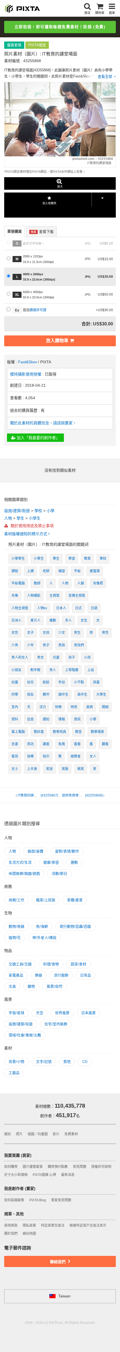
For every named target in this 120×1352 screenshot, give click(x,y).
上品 (90, 670)
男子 (46, 645)
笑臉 (65, 769)
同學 (14, 694)
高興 (89, 707)
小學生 (34, 518)
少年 (30, 645)
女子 (30, 633)
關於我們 (11, 1234)
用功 (30, 744)
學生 (20, 518)
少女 (61, 633)
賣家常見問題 (61, 1200)
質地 (67, 1061)
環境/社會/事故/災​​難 (25, 1035)
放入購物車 (57, 340)
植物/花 (15, 938)
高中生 (82, 694)
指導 (30, 756)
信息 (30, 719)
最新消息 (68, 1175)
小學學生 (18, 559)
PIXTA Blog (37, 1200)
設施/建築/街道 (17, 510)
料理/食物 (51, 964)
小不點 (79, 682)
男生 (77, 633)
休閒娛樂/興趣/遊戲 (24, 873)
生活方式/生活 (20, 862)
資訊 (77, 719)
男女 (40, 657)
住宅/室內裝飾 (55, 1024)
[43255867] (38, 795)
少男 (14, 645)
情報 (61, 719)
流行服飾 (61, 975)
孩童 (96, 682)
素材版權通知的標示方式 (26, 534)
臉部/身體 (35, 851)
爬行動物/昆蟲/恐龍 (75, 926)
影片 (56, 1134)
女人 (93, 756)
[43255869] (82, 795)
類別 (7, 1134)
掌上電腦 (18, 732)
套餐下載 (42, 232)
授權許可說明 (101, 1167)
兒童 (56, 657)
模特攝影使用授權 (26, 374)
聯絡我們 (58, 1262)
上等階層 (71, 670)
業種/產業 (75, 900)
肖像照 (98, 583)
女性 (14, 633)
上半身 (32, 769)
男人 (52, 670)
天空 (39, 1013)
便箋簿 (95, 571)
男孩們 (79, 645)
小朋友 (16, 670)
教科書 (39, 732)
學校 (38, 510)
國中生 (63, 694)
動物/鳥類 (16, 926)
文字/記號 (44, 1061)
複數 (52, 620)
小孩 (87, 657)
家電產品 (16, 975)
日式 (78, 608)
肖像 (14, 596)
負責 (61, 744)
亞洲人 (16, 620)
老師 (46, 571)
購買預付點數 (58, 1167)
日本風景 (88, 1013)
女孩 (46, 633)
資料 (14, 719)
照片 (19, 1134)
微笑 (80, 769)
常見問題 (79, 1167)
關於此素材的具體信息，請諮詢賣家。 (43, 423)
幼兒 (30, 682)
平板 (77, 571)
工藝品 (14, 1073)
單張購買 (14, 231)
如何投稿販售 (14, 1200)
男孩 (61, 645)
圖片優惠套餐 (33, 1167)
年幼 (61, 682)
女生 (84, 620)
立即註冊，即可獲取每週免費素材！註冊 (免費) (60, 27)
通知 (46, 719)
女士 (14, 769)
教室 (78, 732)
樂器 (38, 975)
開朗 (105, 707)
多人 (68, 620)
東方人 (35, 620)
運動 (74, 862)
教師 (37, 583)
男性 (105, 633)
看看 (77, 744)
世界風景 (62, 1013)
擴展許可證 (38, 310)
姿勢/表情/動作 (67, 851)
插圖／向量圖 (38, 1134)
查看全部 (105, 76)
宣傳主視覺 (76, 596)
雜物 (31, 986)
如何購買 (11, 1167)
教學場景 (97, 732)
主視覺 (54, 596)
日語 (94, 608)
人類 (80, 583)
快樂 (58, 707)
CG (85, 1061)
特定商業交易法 (52, 1225)
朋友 (30, 694)
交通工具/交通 (20, 964)
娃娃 (46, 682)
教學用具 (59, 732)
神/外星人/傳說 (44, 938)
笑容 (49, 769)
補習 (61, 571)
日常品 (85, 975)
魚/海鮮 (42, 926)
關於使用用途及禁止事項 (31, 525)
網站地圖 (29, 1234)
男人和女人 (19, 657)
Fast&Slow (27, 362)
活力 (42, 707)
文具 (12, 986)
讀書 (46, 744)
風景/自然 (54, 986)
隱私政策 (29, 1225)
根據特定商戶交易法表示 (87, 1225)
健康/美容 (51, 862)
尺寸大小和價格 (16, 1175)
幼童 (14, 682)
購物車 (99, 12)
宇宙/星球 (16, 1013)
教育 (87, 559)
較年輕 (35, 670)
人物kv (42, 608)
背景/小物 (16, 1061)
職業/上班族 (45, 900)
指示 (46, 756)
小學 (50, 510)
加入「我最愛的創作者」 (38, 437)
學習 (71, 559)
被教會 (76, 756)
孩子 (71, 657)
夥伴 (46, 694)
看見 (14, 756)
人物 (8, 518)
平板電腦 (18, 583)
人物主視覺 (19, 608)
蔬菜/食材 (78, 964)
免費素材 (71, 1134)
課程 (14, 571)
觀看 (105, 744)
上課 (30, 571)
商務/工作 (16, 900)
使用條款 (11, 1225)
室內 (14, 707)
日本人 (61, 608)
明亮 (74, 707)
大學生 (101, 694)
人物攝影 (33, 596)
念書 (14, 744)
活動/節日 (59, 873)
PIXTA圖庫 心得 (44, 1175)
